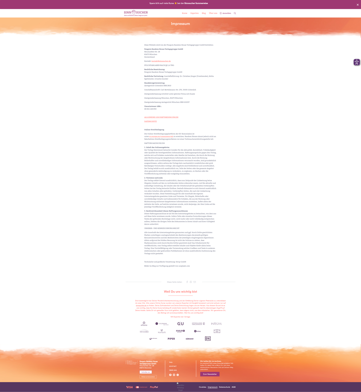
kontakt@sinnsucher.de (161, 61)
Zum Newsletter (210, 374)
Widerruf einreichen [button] (148, 377)
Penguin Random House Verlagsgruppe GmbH (149, 362)
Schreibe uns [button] (145, 372)
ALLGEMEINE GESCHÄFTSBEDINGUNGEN (161, 117)
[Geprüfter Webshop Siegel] (180, 386)
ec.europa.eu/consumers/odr (161, 136)
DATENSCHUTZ (150, 121)
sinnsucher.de (141, 305)
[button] (187, 282)
